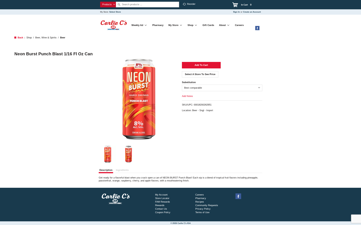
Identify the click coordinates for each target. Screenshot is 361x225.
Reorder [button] (191, 4)
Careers (199, 194)
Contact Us (161, 209)
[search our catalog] (119, 4)
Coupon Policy (162, 212)
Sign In (236, 12)
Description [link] (105, 170)
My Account (161, 194)
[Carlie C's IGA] (113, 25)
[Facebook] (257, 29)
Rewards (159, 205)
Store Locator (162, 198)
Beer (62, 37)
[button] (108, 154)
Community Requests (206, 205)
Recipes (199, 201)
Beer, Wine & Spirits (46, 37)
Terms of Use (202, 212)
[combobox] (108, 4)
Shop (29, 37)
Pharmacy (200, 198)
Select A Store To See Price (200, 74)
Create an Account (252, 12)
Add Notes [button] (187, 96)
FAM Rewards (162, 201)
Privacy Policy (203, 209)
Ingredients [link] (122, 170)
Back (20, 37)
